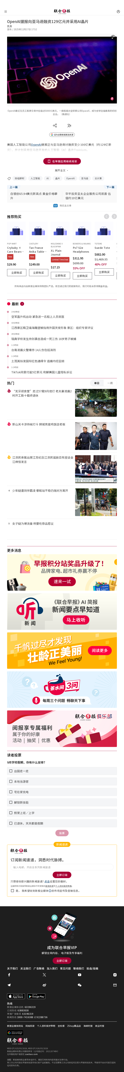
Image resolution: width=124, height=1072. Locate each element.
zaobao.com (31, 1054)
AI (47, 178)
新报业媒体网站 (15, 1025)
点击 (47, 881)
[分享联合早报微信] (80, 985)
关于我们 (12, 968)
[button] (50, 890)
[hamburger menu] (5, 11)
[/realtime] (22, 304)
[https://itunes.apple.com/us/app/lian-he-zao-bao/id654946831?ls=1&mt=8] (16, 996)
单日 (97, 383)
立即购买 (16, 273)
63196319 (30, 1007)
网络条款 (30, 1025)
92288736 (41, 1017)
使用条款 (49, 886)
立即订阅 (62, 961)
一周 (110, 383)
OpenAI (70, 178)
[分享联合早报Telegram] (9, 985)
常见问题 (65, 968)
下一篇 (110, 187)
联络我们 (78, 968)
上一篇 (14, 187)
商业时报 (99, 1025)
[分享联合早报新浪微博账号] (44, 985)
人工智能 (35, 178)
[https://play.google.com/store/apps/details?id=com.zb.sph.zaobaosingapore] (36, 996)
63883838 (23, 1010)
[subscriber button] (118, 11)
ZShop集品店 (74, 1025)
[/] (62, 11)
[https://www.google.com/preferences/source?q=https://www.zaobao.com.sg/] (15, 1032)
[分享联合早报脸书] (9, 975)
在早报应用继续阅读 (64, 161)
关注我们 (25, 968)
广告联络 (39, 968)
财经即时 (19, 178)
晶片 (57, 178)
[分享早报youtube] (80, 975)
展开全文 (60, 170)
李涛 (9, 26)
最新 (15, 303)
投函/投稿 (92, 968)
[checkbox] (12, 891)
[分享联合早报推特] (44, 975)
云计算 (98, 178)
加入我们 (52, 968)
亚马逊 (84, 178)
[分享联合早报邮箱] (115, 985)
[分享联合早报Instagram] (115, 975)
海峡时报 (88, 1025)
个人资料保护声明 (63, 886)
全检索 (61, 1025)
